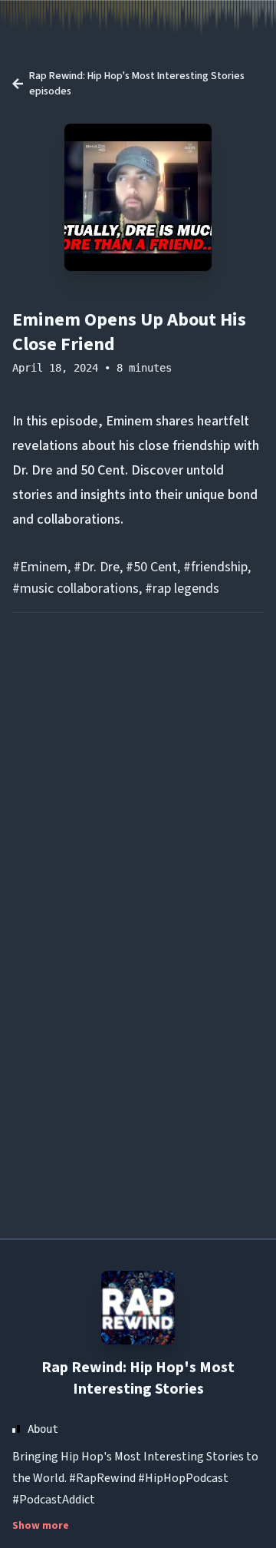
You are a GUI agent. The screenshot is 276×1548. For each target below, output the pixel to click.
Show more (40, 1525)
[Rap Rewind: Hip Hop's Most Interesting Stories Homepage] (138, 1308)
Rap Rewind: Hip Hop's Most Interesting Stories (138, 1378)
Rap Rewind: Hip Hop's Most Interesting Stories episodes (137, 83)
